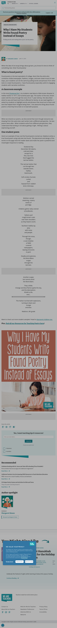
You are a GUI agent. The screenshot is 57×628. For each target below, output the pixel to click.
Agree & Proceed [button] (29, 561)
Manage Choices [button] (9, 561)
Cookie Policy (24, 557)
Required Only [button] (19, 561)
